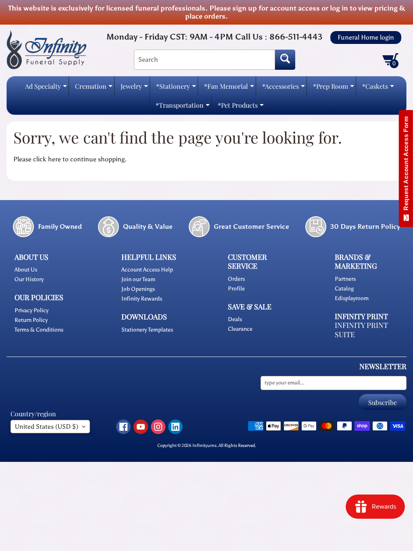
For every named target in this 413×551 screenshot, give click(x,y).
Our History (29, 279)
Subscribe (382, 402)
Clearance (240, 329)
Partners (345, 279)
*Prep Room (333, 88)
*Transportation (183, 107)
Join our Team (138, 279)
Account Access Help (147, 269)
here (54, 159)
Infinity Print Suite (361, 329)
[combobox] (204, 60)
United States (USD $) (46, 426)
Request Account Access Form (406, 165)
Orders (236, 279)
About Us (26, 269)
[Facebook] (123, 427)
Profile (236, 288)
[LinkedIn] (175, 427)
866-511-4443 (295, 37)
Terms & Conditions (39, 329)
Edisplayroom (352, 298)
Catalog (344, 288)
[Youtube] (140, 427)
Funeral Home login (366, 37)
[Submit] (285, 60)
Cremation (94, 88)
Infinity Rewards (141, 298)
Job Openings (138, 289)
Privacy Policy (31, 310)
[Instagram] (158, 427)
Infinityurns (204, 445)
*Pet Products (241, 107)
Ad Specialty (46, 88)
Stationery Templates (147, 329)
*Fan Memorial (229, 88)
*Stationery (176, 88)
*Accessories (283, 88)
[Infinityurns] (46, 49)
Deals (235, 319)
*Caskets (378, 88)
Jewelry (134, 88)
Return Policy (31, 320)
